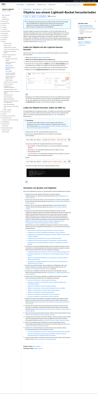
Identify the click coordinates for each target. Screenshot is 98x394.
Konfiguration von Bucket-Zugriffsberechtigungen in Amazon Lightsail (46, 232)
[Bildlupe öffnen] (26, 94)
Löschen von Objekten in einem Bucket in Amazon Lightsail (43, 296)
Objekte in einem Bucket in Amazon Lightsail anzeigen (42, 286)
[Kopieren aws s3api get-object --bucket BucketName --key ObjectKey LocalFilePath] (69, 140)
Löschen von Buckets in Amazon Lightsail (45, 339)
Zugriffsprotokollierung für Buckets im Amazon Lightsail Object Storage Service (49, 252)
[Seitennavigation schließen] (19, 9)
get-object (54, 114)
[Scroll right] (56, 5)
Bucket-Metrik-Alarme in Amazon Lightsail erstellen (55, 320)
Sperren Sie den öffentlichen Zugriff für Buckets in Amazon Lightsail (46, 230)
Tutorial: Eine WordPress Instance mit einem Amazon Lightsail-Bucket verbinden (49, 331)
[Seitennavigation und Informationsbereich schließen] (95, 21)
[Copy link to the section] (22, 47)
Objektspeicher (42, 41)
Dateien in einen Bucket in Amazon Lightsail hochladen (42, 280)
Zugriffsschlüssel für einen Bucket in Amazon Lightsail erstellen (44, 238)
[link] (48, 9)
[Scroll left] (16, 5)
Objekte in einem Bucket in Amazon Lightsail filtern (41, 292)
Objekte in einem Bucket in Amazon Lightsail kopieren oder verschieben (46, 288)
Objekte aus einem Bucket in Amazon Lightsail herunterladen (44, 290)
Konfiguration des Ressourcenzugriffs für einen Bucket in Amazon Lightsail (47, 240)
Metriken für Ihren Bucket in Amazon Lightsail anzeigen (40, 314)
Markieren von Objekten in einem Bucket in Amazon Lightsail (43, 294)
